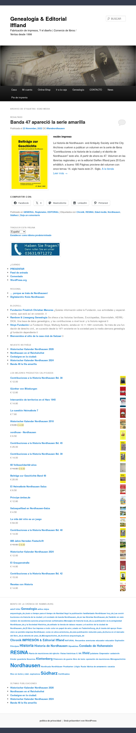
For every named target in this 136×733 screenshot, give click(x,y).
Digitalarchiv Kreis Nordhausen (27, 296)
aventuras (90, 640)
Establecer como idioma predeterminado (30, 235)
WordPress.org (18, 280)
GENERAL (29, 212)
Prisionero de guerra (62, 659)
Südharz (14, 215)
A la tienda (108, 168)
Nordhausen (114, 212)
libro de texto (79, 659)
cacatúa (111, 666)
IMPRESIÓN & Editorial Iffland (43, 640)
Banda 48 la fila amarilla (23, 364)
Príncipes (14, 646)
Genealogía (29, 608)
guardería (21, 659)
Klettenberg (44, 658)
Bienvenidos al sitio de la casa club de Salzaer (35, 336)
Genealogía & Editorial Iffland (38, 22)
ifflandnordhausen (55, 128)
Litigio (77, 666)
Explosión (119, 640)
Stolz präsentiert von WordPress (80, 720)
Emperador (104, 653)
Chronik (80, 212)
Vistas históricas (68, 653)
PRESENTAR (17, 268)
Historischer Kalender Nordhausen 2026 (32, 349)
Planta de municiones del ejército (44, 653)
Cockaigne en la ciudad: (23, 356)
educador (100, 640)
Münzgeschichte (118, 659)
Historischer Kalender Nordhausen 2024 (32, 360)
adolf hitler (15, 609)
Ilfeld (85, 653)
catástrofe (115, 653)
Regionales (40, 212)
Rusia (83, 666)
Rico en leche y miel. (19, 674)
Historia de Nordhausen (51, 646)
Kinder (13, 659)
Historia (27, 645)
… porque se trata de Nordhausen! (29, 293)
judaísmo (94, 653)
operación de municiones (98, 659)
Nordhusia (46, 666)
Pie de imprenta (19, 97)
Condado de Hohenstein (96, 646)
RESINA (90, 212)
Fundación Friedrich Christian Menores (31, 310)
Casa (14, 89)
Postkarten (68, 666)
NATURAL (69, 640)
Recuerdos (80, 640)
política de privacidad (50, 720)
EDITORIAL (53, 212)
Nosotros (31, 659)
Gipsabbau (73, 646)
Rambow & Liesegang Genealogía (28, 317)
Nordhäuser (57, 666)
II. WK (79, 653)
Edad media (101, 212)
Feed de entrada (19, 272)
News (110, 89)
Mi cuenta (27, 89)
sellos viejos (43, 609)
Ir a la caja (61, 89)
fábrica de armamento (97, 666)
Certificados (64, 674)
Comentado (16, 276)
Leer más (60, 173)
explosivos (35, 674)
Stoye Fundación (19, 324)
